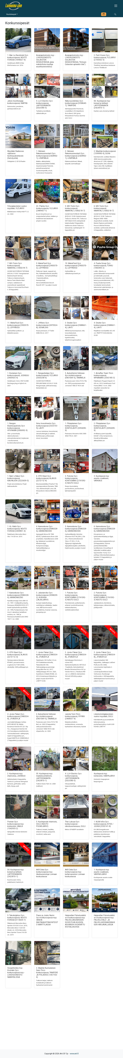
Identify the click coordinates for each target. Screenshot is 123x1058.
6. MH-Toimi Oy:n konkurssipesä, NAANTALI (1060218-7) (104, 208)
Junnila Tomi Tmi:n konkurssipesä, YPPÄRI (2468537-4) (75, 716)
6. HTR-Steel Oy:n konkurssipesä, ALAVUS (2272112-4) (46, 478)
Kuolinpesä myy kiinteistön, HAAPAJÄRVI (104, 774)
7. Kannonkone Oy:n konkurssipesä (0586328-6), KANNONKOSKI (18, 595)
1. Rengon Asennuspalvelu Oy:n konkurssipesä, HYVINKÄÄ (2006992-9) (17, 426)
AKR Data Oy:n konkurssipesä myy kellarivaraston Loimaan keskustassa (75, 873)
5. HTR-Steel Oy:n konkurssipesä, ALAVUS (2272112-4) (17, 654)
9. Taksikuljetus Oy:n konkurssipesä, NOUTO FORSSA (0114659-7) (17, 917)
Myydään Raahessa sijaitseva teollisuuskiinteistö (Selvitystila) (15, 154)
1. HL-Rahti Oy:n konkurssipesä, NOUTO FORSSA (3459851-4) (17, 528)
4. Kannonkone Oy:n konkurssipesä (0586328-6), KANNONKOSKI (47, 528)
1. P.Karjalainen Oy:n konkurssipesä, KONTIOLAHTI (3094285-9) (75, 426)
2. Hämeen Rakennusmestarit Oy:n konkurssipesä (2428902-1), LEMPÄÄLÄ (76, 154)
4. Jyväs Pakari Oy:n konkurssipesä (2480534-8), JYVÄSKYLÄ (18, 716)
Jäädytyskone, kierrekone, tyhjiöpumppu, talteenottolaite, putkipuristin (104, 605)
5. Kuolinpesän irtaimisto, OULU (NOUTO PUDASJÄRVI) (46, 824)
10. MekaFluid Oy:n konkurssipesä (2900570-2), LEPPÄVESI (76, 265)
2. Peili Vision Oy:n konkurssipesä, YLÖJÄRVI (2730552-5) (105, 57)
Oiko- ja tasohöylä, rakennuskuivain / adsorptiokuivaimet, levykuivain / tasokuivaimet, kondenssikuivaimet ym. (18, 438)
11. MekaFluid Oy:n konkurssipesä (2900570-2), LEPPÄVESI (18, 325)
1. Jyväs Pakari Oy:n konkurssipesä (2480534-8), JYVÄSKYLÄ (47, 654)
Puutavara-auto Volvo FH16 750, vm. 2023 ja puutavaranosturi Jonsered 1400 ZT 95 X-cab (76, 383)
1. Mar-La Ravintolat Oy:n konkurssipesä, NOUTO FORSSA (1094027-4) (17, 57)
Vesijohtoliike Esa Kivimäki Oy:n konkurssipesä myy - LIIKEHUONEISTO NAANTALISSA (16, 972)
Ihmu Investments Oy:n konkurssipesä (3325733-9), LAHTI (47, 425)
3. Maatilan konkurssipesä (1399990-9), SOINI (105, 152)
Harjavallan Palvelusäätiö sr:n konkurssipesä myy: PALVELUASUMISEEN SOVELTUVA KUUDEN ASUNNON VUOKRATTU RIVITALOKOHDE (75, 921)
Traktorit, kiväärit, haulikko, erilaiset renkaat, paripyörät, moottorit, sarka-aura (45, 832)
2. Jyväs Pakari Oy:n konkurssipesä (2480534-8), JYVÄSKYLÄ (76, 654)
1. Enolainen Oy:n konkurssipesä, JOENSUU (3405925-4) (18, 375)
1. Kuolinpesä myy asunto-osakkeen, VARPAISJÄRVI (101, 872)
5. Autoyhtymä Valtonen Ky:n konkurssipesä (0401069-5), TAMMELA (75, 375)
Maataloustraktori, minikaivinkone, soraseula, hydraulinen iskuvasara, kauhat (75, 724)
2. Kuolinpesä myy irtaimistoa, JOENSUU (16, 774)
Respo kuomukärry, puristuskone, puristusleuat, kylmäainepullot (74, 488)
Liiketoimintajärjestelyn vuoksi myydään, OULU (103, 715)
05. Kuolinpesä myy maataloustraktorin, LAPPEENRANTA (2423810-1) (44, 777)
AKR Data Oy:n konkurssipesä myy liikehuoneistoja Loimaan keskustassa (46, 873)
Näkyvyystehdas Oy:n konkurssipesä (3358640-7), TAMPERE (76, 103)
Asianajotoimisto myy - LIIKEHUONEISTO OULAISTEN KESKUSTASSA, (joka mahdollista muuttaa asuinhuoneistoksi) (45, 61)
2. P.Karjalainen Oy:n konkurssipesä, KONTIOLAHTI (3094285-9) (104, 426)
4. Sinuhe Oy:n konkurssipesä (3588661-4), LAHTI (105, 325)
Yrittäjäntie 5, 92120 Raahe (16, 161)
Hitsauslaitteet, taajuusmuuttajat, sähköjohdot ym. (75, 786)
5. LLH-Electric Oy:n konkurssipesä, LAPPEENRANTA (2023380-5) (44, 104)
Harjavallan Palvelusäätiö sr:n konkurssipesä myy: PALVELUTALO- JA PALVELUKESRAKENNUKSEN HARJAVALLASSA (104, 920)
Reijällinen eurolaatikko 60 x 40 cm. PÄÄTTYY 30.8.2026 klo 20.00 (104, 333)
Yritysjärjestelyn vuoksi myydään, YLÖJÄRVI (17, 207)
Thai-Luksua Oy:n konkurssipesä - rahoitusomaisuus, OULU (75, 824)
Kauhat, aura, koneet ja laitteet (104, 111)
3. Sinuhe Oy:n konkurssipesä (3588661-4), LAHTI (76, 325)
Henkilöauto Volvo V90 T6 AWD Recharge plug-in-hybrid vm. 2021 (18, 383)
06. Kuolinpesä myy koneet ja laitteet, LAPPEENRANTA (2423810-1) (102, 104)
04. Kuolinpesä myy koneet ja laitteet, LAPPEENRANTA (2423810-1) (15, 873)
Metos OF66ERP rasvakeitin (74, 829)
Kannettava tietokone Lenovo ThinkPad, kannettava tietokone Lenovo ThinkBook (104, 65)
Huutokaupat (11, 14)
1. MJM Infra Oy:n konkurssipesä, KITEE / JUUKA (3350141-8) (103, 824)
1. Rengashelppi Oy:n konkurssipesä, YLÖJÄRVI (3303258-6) (47, 375)
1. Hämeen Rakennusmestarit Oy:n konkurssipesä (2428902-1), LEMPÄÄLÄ (47, 154)
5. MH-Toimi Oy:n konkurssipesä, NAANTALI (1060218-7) (75, 208)
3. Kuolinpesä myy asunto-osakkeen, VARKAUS (101, 478)
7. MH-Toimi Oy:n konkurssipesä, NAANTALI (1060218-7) (17, 265)
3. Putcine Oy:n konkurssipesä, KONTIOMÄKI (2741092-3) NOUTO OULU (75, 479)
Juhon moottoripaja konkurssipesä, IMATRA (17, 102)
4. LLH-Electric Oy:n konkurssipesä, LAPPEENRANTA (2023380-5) (73, 777)
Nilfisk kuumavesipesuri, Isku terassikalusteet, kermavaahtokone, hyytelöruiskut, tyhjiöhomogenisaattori (75, 335)
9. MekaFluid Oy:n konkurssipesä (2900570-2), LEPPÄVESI (47, 265)
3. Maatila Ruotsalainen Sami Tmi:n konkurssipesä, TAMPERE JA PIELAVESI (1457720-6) (47, 972)
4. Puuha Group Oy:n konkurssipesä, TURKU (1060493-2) (103, 265)
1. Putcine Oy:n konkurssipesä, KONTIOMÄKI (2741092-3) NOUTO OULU (75, 596)
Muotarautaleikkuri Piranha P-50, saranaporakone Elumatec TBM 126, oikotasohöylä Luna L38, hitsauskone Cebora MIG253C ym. (47, 488)
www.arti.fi (74, 1053)
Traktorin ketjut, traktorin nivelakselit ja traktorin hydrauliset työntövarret (44, 983)
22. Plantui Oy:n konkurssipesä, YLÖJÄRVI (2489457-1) (47, 208)
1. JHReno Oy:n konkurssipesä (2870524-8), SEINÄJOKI (47, 325)
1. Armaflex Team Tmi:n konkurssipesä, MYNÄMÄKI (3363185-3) (104, 375)
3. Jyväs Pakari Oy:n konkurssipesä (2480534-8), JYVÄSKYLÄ (105, 654)
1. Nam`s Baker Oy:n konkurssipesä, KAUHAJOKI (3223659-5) (18, 478)
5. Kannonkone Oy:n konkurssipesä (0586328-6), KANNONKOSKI (76, 528)
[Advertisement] (61, 1023)
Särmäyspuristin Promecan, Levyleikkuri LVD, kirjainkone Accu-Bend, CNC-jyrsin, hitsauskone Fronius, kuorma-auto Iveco (75, 113)
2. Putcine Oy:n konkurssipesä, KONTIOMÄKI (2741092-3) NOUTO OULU (104, 596)
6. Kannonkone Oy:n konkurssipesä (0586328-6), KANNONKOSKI (105, 528)
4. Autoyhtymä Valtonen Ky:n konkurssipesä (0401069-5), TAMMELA (46, 716)
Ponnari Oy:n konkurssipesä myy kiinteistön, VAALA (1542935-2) (15, 825)
